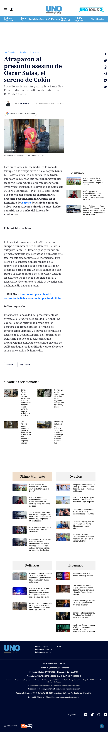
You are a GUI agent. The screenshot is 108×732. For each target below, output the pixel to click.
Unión (58, 19)
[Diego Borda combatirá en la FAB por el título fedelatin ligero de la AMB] (75, 512)
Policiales (34, 19)
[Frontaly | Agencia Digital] (25, 726)
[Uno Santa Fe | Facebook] (85, 714)
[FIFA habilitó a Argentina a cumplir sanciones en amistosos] (32, 530)
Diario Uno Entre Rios (43, 649)
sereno (36, 52)
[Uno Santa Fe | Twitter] (92, 714)
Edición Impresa (79, 19)
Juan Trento (23, 103)
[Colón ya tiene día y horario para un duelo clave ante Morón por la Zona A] (86, 181)
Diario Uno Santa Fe (42, 652)
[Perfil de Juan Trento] (8, 103)
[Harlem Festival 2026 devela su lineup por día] (75, 576)
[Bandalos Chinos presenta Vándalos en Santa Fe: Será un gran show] (75, 616)
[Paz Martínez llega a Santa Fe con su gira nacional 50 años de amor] (75, 603)
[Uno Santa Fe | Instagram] (98, 714)
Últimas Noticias (8, 19)
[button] (5, 9)
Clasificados (97, 19)
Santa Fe (24, 19)
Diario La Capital (41, 646)
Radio (59, 646)
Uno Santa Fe (10, 52)
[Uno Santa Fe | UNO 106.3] (91, 10)
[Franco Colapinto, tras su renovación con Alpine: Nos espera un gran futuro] (75, 525)
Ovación (43, 19)
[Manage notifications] (102, 726)
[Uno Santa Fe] (54, 10)
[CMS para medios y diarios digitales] (10, 726)
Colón (51, 19)
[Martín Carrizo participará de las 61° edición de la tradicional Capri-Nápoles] (75, 500)
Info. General (65, 19)
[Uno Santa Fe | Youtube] (105, 714)
